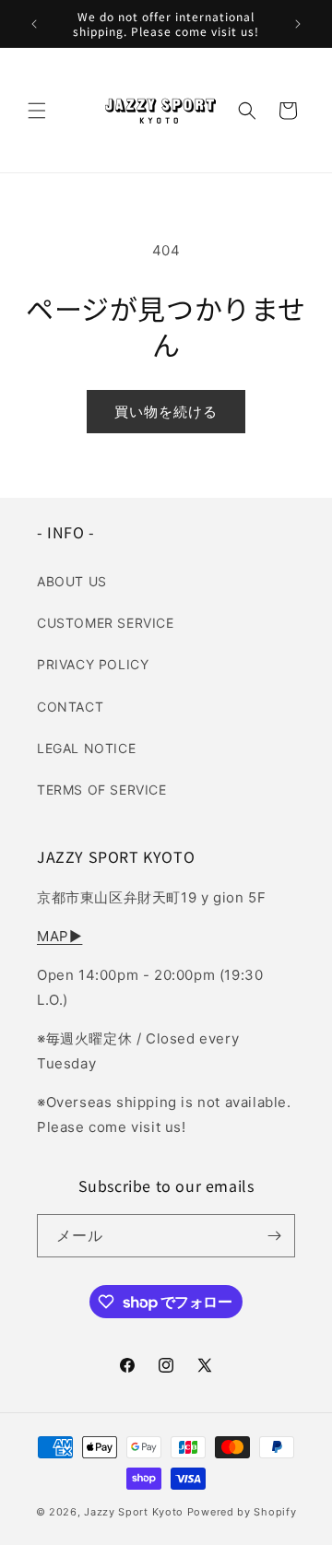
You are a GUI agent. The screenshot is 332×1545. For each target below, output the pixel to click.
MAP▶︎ (59, 936)
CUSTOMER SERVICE (105, 623)
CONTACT (70, 706)
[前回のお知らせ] (34, 24)
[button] (37, 110)
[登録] (274, 1235)
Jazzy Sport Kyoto (134, 1511)
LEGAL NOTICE (86, 748)
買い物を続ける (166, 411)
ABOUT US (72, 581)
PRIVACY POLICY (92, 664)
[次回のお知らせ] (298, 24)
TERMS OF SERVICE (102, 789)
